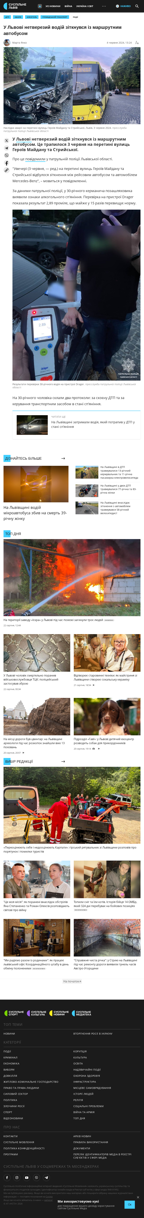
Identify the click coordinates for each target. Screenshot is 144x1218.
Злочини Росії (14, 1106)
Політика (10, 1100)
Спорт (8, 1112)
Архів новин (82, 1136)
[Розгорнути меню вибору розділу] (40, 6)
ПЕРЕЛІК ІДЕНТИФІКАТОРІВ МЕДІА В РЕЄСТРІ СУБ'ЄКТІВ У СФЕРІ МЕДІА (102, 1156)
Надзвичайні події (87, 1069)
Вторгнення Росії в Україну (93, 1033)
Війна (68, 6)
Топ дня (79, 1118)
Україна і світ (84, 6)
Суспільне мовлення (19, 1142)
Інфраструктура (84, 1081)
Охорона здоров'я (86, 1075)
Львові (24, 139)
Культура (80, 1057)
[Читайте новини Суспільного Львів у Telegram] (46, 1177)
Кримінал (11, 1057)
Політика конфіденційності (24, 1148)
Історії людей (83, 1094)
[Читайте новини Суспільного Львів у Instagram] (16, 1177)
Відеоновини (13, 1118)
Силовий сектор (16, 1094)
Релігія (78, 1100)
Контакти (11, 1136)
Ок (129, 1204)
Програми (11, 1154)
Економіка (11, 1063)
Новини (9, 1033)
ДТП (7, 17)
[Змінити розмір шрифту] (137, 42)
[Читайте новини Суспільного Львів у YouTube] (26, 1177)
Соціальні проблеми (88, 1106)
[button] (7, 141)
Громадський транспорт (54, 17)
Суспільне (51, 1196)
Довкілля (10, 1075)
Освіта (78, 1063)
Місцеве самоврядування (92, 1088)
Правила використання (90, 1142)
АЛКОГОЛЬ (32, 17)
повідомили (35, 159)
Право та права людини (21, 1088)
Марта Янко (19, 42)
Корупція (80, 1051)
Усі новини (53, 6)
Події (75, 17)
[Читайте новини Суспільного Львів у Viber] (36, 1177)
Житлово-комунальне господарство (31, 1081)
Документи (81, 1148)
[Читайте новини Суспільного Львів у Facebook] (7, 1177)
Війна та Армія (84, 1112)
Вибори (9, 1069)
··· (104, 6)
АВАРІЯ (18, 17)
